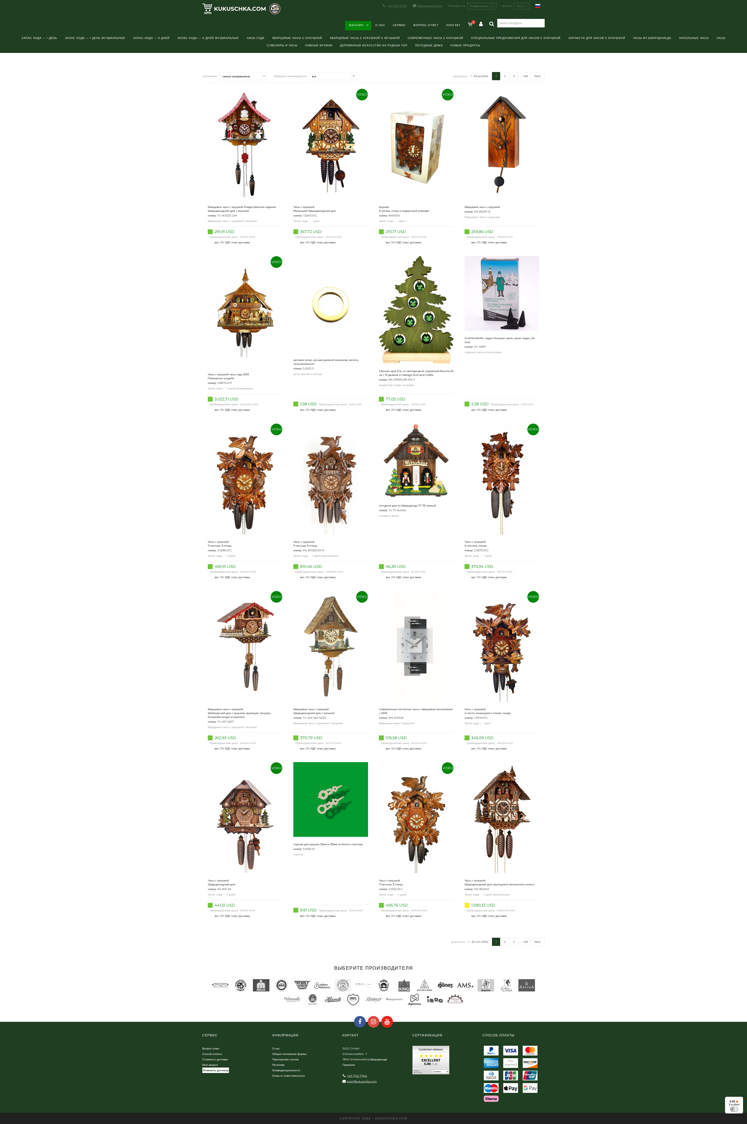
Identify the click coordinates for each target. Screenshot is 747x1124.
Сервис (399, 25)
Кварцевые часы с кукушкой (297, 38)
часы (720, 38)
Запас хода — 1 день (39, 38)
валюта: (507, 6)
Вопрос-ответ (425, 25)
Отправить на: (457, 6)
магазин (356, 25)
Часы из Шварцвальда (652, 38)
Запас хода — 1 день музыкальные (95, 38)
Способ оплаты (212, 1054)
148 (525, 76)
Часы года (255, 38)
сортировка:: (210, 76)
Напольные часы (694, 38)
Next (537, 76)
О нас (380, 25)
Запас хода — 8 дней (151, 38)
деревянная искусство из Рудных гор (373, 45)
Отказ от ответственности (288, 1075)
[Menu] (740, 1099)
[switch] (734, 1109)
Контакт (453, 25)
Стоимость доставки (215, 1059)
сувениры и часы (282, 45)
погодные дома (429, 45)
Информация (285, 1035)
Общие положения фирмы (289, 1054)
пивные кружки (318, 45)
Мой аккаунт (210, 1065)
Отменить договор (216, 1070)
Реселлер (278, 1065)
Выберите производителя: (291, 76)
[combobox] (481, 6)
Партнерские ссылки (285, 1059)
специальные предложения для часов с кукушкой (516, 38)
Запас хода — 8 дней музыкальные (208, 38)
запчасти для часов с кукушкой (596, 38)
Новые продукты (465, 45)
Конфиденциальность (286, 1070)
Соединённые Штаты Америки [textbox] (483, 6)
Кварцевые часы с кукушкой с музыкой (365, 38)
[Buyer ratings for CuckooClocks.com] (430, 1061)
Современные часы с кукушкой (435, 38)
